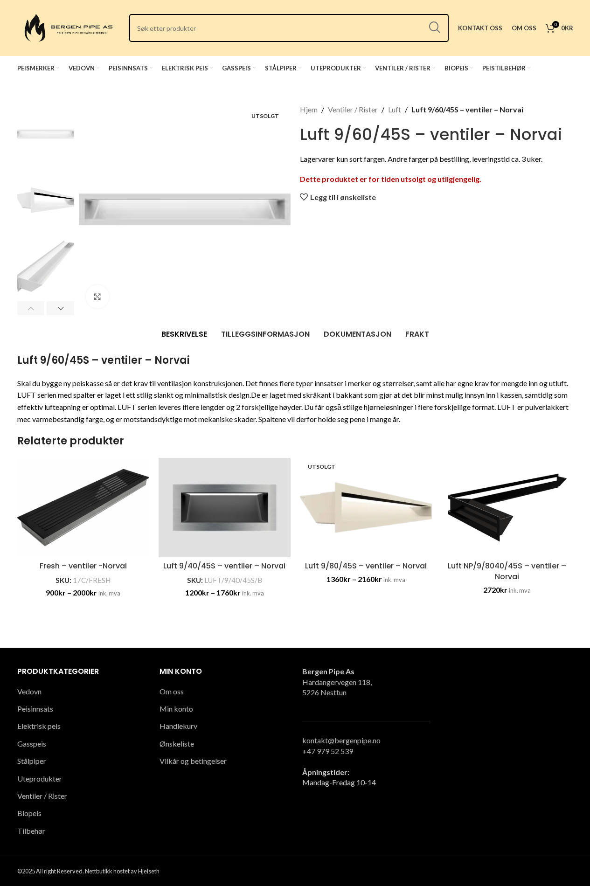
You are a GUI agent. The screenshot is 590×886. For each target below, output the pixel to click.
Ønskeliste (177, 743)
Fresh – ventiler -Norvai (83, 566)
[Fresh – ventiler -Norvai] (83, 507)
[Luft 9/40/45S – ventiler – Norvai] (225, 507)
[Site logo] (68, 26)
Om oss (172, 691)
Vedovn (29, 691)
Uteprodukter (39, 778)
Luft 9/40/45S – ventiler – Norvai (224, 566)
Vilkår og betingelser (193, 760)
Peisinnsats (35, 708)
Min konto (176, 708)
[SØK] (435, 28)
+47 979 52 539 (327, 751)
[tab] (184, 334)
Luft (394, 109)
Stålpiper (31, 760)
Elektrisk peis (39, 725)
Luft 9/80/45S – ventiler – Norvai (366, 566)
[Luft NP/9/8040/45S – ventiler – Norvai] (507, 507)
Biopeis (29, 813)
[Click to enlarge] (97, 296)
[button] (31, 308)
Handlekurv (178, 725)
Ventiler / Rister (353, 109)
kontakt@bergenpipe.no (341, 740)
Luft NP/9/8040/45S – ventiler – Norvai (507, 571)
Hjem (309, 109)
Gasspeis (31, 743)
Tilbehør (31, 830)
